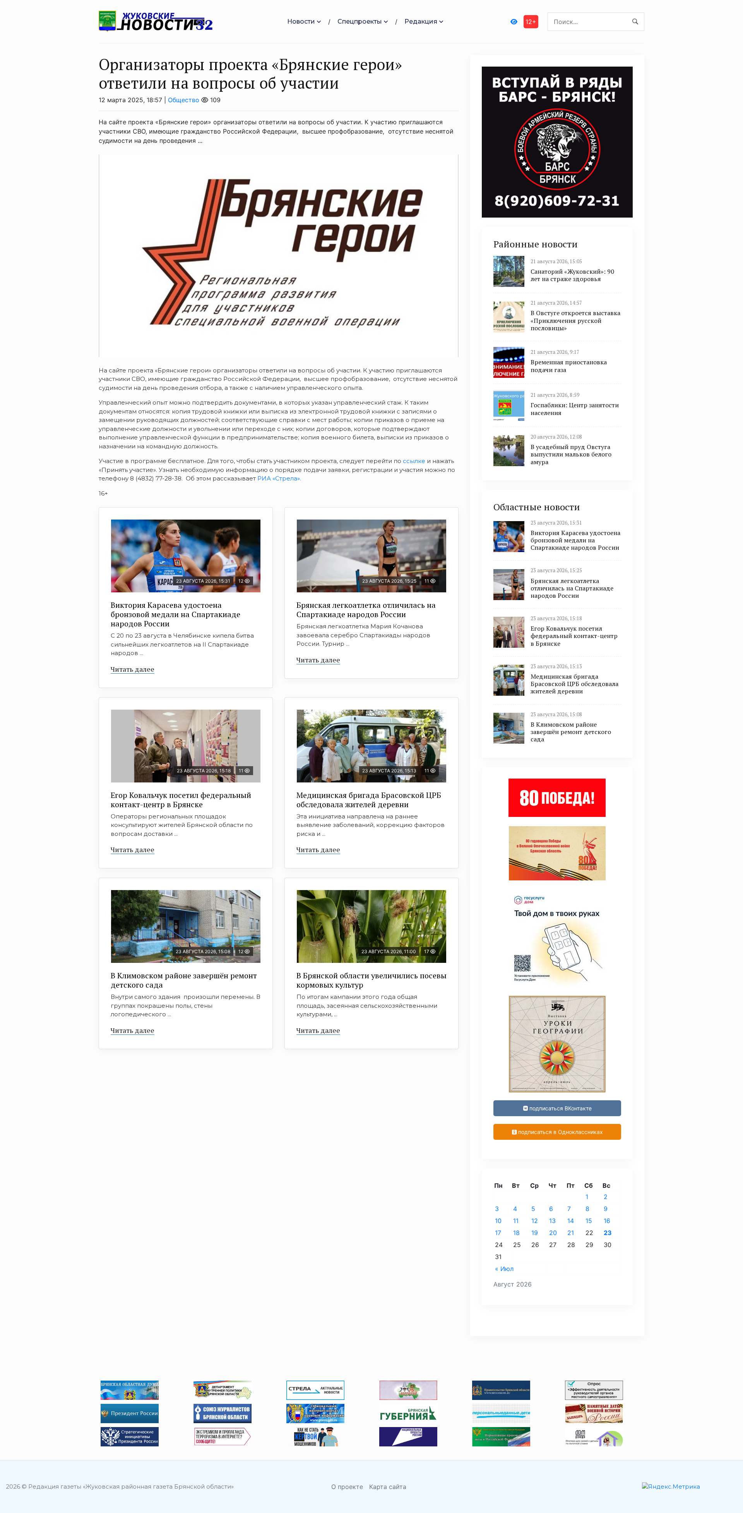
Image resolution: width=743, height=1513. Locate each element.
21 (570, 1233)
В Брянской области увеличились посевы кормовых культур (371, 980)
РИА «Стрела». (280, 478)
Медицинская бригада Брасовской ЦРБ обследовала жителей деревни (368, 800)
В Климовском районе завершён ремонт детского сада (184, 980)
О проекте (347, 1487)
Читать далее (132, 669)
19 (534, 1233)
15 (588, 1221)
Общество (183, 100)
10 (498, 1221)
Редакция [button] (420, 21)
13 (552, 1221)
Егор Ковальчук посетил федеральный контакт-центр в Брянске (181, 800)
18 (516, 1233)
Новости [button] (301, 21)
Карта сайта (387, 1487)
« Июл (504, 1269)
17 (498, 1233)
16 (607, 1221)
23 (608, 1233)
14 (570, 1221)
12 (534, 1221)
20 (553, 1233)
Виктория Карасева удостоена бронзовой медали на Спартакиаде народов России (175, 614)
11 (516, 1221)
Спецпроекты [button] (359, 21)
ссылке (414, 461)
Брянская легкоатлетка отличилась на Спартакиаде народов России (366, 609)
